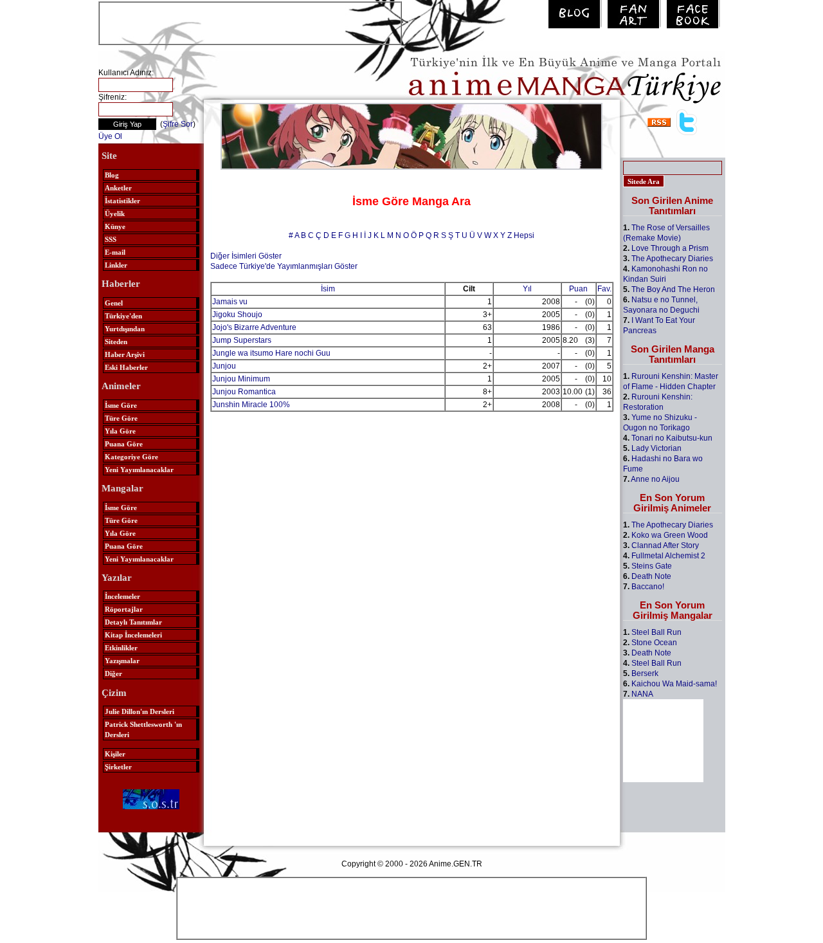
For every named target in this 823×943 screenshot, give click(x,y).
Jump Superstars (241, 340)
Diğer (113, 673)
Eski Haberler (126, 367)
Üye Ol (110, 136)
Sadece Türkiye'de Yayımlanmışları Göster (283, 266)
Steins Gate (651, 566)
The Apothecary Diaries (672, 258)
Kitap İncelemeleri (133, 635)
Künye (115, 226)
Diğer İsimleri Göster (246, 256)
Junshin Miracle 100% (251, 404)
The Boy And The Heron (673, 289)
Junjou (224, 366)
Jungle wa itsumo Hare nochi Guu (271, 353)
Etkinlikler (121, 648)
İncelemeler (122, 596)
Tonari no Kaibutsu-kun (671, 438)
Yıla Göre (120, 431)
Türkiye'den (123, 316)
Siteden (116, 341)
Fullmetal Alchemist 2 (668, 555)
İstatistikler (122, 201)
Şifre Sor (178, 124)
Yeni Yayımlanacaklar (139, 469)
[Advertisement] (250, 22)
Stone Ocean (654, 642)
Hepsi (524, 235)
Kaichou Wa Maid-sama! (674, 683)
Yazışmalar (122, 660)
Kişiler (115, 754)
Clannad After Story (665, 545)
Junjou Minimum (241, 378)
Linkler (116, 265)
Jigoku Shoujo (237, 314)
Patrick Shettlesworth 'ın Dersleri (143, 729)
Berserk (644, 673)
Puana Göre (124, 444)
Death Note (651, 576)
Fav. (604, 288)
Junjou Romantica (244, 391)
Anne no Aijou (655, 479)
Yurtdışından (125, 329)
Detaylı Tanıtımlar (133, 622)
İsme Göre (121, 405)
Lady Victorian (656, 448)
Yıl (527, 288)
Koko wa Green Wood (669, 535)
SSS (110, 239)
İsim (328, 288)
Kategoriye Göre (131, 457)
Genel (114, 303)
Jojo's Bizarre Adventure (254, 327)
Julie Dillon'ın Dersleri (139, 711)
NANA (642, 694)
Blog (112, 175)
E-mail (115, 252)
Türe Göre (121, 418)
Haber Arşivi (125, 354)
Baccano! (647, 586)
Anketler (118, 188)
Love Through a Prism (670, 248)
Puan (578, 288)
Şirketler (118, 767)
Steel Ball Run (656, 632)
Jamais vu (230, 301)
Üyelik (115, 213)
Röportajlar (124, 609)
